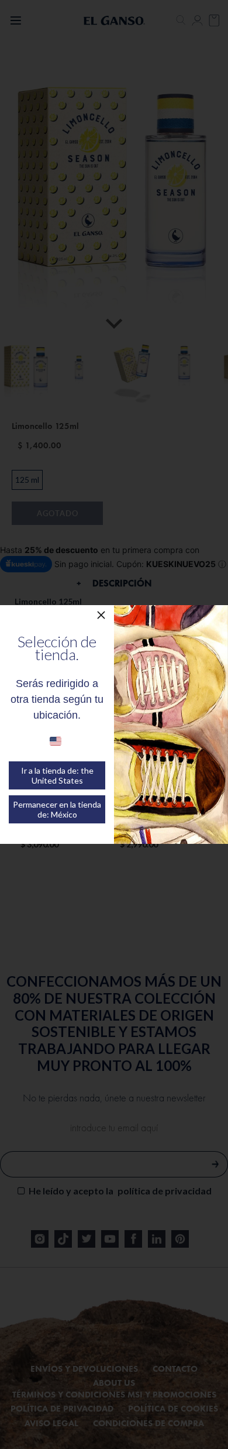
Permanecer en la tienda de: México (57, 809)
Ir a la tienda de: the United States (57, 775)
